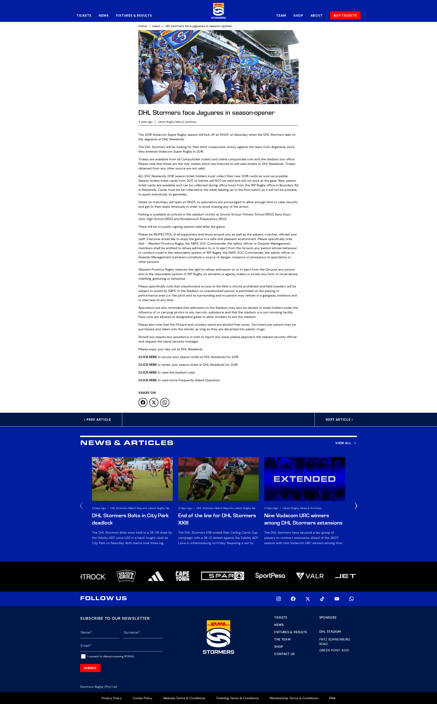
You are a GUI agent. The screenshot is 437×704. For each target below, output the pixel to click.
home (142, 26)
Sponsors (328, 617)
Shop (298, 15)
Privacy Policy (112, 698)
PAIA (332, 698)
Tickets (83, 15)
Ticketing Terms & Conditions (237, 698)
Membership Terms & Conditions (294, 698)
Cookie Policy (142, 698)
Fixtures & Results (134, 15)
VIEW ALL (343, 443)
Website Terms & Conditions (184, 698)
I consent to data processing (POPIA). (110, 656)
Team (281, 15)
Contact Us (284, 654)
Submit (90, 668)
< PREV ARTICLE (97, 419)
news (156, 26)
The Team (282, 639)
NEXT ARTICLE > (339, 419)
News (104, 15)
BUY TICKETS (345, 15)
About (316, 15)
